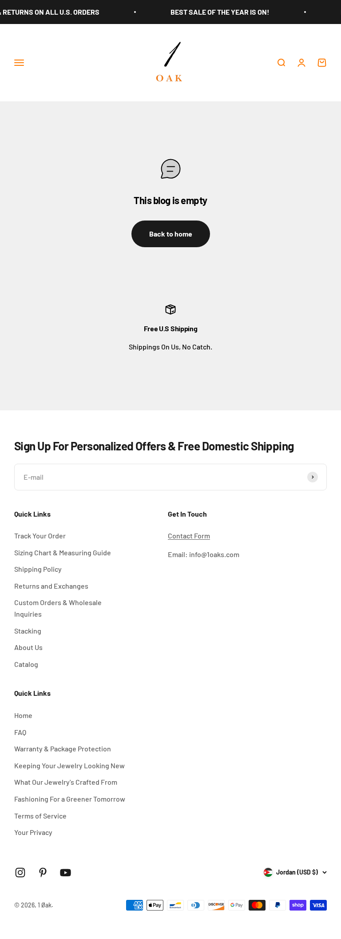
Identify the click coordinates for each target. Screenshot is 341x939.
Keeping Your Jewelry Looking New (69, 765)
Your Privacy (33, 832)
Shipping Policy (38, 569)
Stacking (27, 630)
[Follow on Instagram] (20, 873)
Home (23, 715)
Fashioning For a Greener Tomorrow (69, 799)
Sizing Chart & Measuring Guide (62, 552)
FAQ (20, 732)
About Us (28, 647)
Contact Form (189, 535)
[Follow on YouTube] (65, 873)
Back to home (170, 233)
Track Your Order (40, 535)
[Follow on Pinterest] (43, 873)
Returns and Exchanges (51, 586)
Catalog (26, 664)
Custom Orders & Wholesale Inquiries (58, 608)
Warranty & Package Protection (62, 748)
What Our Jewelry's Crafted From (65, 782)
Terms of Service (40, 815)
